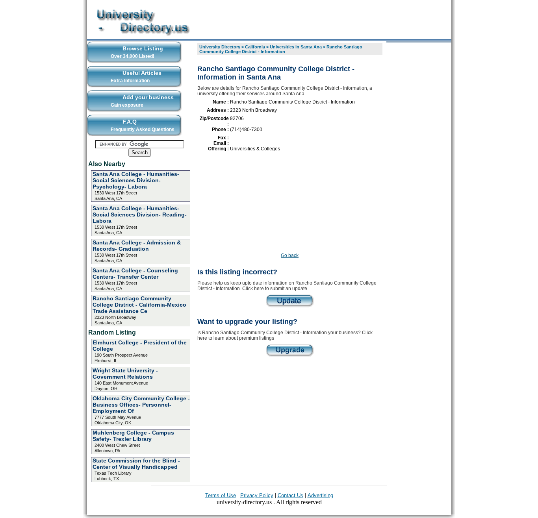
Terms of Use (220, 495)
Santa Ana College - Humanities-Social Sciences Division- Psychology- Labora (136, 180)
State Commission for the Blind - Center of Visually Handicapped (136, 463)
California (255, 46)
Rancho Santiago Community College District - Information (280, 49)
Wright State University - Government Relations (125, 373)
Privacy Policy (256, 495)
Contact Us (290, 495)
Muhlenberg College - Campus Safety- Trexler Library (133, 435)
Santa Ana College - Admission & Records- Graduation (137, 245)
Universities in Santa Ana (296, 46)
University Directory (219, 46)
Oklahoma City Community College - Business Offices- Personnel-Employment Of (141, 404)
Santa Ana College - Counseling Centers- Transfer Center (135, 273)
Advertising (320, 495)
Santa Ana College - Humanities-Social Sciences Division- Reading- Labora (140, 214)
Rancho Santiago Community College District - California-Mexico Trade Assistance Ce (139, 304)
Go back (290, 255)
